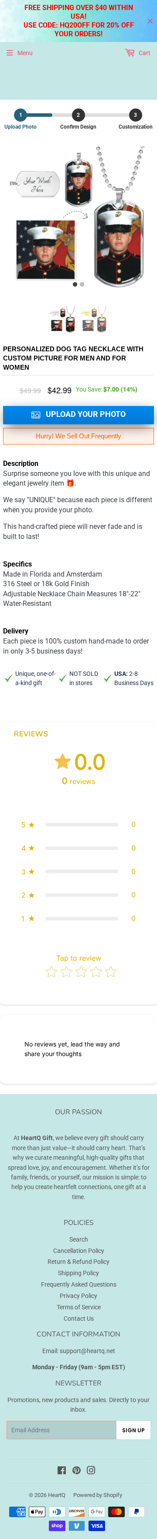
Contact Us (79, 1318)
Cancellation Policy (78, 1250)
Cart (143, 52)
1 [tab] (75, 284)
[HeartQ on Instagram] (91, 1471)
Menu (25, 52)
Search (78, 1239)
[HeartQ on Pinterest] (76, 1471)
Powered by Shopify (97, 1495)
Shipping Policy (78, 1273)
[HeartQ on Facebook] (61, 1471)
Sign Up (133, 1430)
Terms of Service (79, 1307)
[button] (78, 825)
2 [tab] (81, 284)
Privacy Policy (78, 1295)
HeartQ (56, 1495)
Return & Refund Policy (78, 1261)
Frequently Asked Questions (78, 1284)
